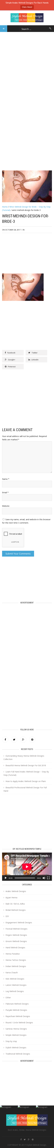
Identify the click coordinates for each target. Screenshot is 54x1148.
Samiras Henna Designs (16, 1028)
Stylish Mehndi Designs (16, 1047)
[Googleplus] (23, 739)
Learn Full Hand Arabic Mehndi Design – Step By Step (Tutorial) (26, 773)
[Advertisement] (27, 59)
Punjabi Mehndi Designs (16, 1010)
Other (8, 997)
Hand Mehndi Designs (15, 947)
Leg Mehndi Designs (15, 991)
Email (5, 492)
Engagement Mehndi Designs (19, 922)
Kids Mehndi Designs (15, 978)
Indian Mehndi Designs (16, 966)
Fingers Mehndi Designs (16, 935)
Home (5, 206)
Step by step (11, 1041)
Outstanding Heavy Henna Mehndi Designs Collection (23, 757)
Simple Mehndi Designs (16, 1035)
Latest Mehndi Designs (16, 985)
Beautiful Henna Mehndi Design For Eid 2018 (26, 765)
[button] (3, 28)
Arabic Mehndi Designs (16, 891)
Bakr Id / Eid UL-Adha (15, 903)
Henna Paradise (13, 953)
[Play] (5, 878)
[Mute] (44, 878)
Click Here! (27, 7)
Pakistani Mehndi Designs (17, 1003)
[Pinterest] (32, 739)
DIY (7, 916)
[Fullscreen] (48, 878)
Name (5, 479)
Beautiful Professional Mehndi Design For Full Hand (25, 789)
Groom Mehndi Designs (16, 941)
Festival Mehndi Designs (16, 928)
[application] (27, 867)
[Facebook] (5, 739)
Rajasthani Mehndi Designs (18, 1016)
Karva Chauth (12, 972)
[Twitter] (14, 739)
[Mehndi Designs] (27, 16)
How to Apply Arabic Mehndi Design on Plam (26, 781)
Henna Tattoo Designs (16, 960)
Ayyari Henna (11, 897)
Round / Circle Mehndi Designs (19, 1022)
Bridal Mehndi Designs (16, 910)
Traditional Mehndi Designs (18, 1053)
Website (5, 506)
